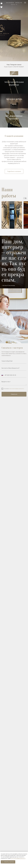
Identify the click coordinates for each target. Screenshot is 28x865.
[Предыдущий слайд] (0, 432)
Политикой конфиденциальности (18, 858)
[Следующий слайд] (27, 432)
